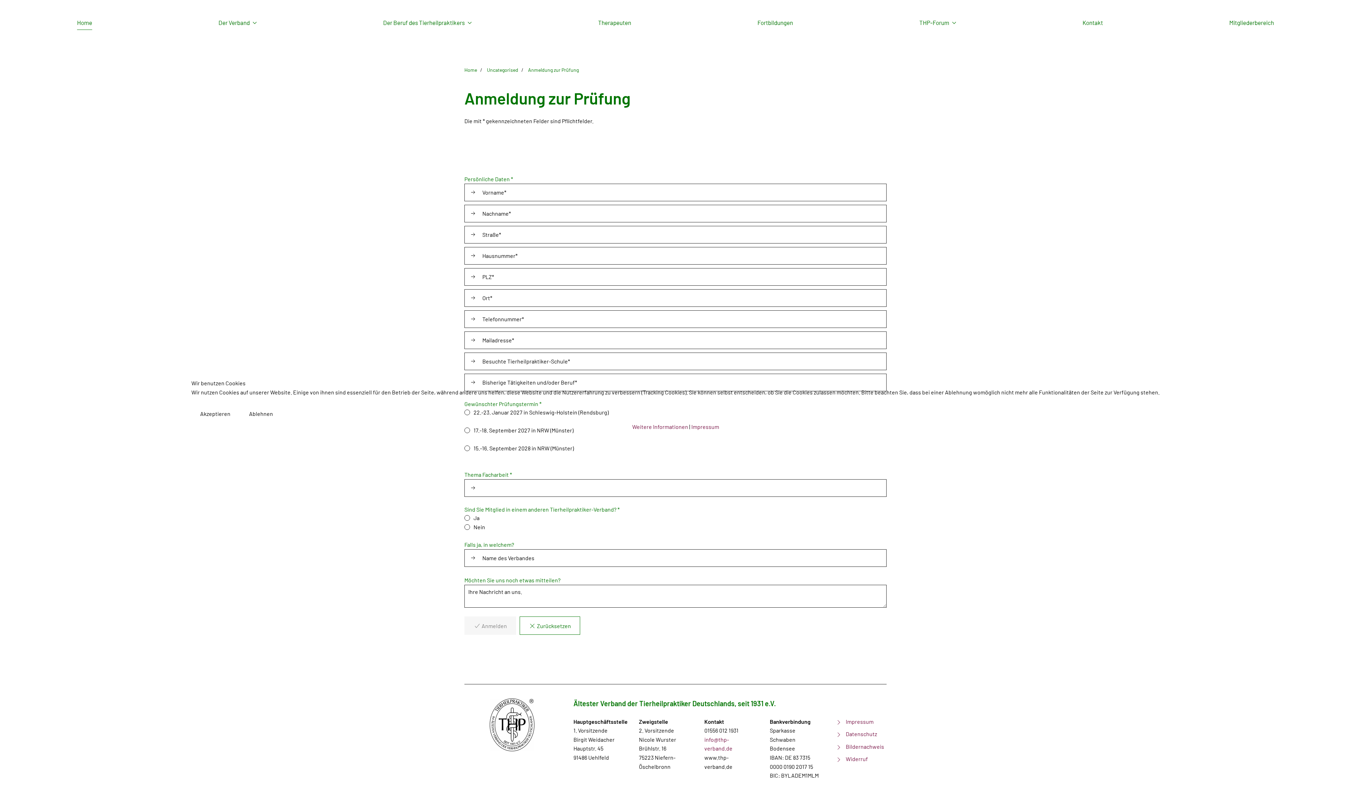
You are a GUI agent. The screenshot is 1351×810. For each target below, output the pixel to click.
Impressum (705, 426)
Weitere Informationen (660, 426)
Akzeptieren (215, 413)
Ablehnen (261, 413)
